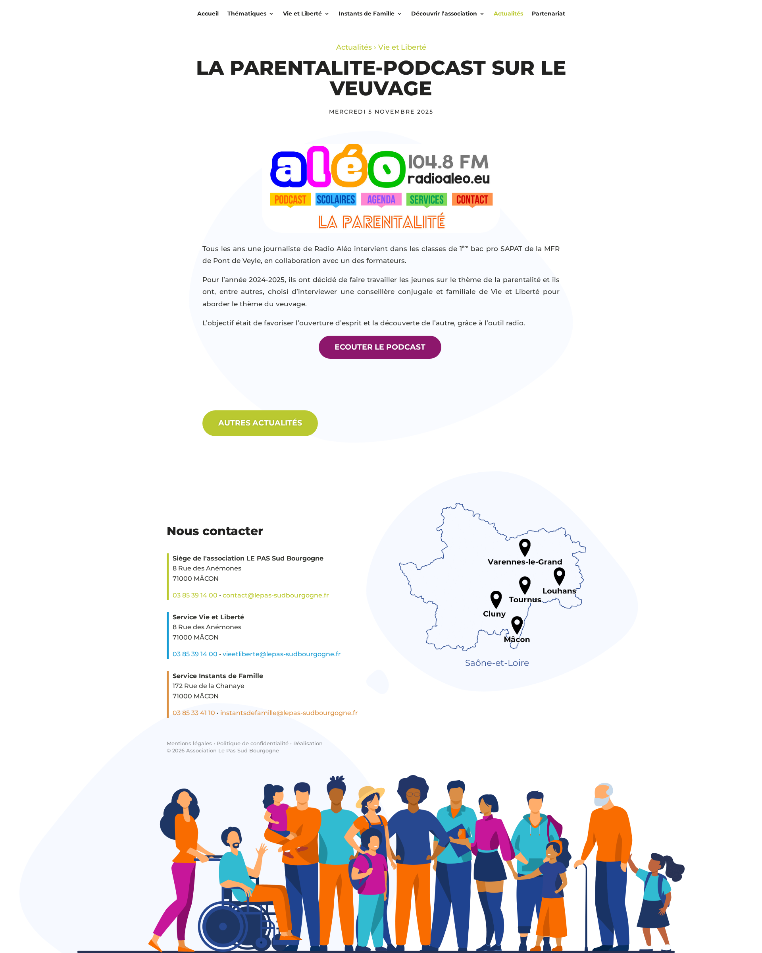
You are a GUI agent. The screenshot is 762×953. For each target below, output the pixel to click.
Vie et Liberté (302, 13)
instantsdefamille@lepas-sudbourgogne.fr (289, 713)
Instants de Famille (366, 13)
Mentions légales (189, 743)
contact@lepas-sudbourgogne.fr (276, 595)
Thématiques (246, 13)
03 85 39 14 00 (195, 595)
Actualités (508, 13)
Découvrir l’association (444, 13)
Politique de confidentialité (253, 743)
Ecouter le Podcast (380, 347)
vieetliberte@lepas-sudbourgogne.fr (282, 654)
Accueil (208, 13)
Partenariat (548, 13)
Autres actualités (260, 422)
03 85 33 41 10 (194, 713)
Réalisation (308, 743)
